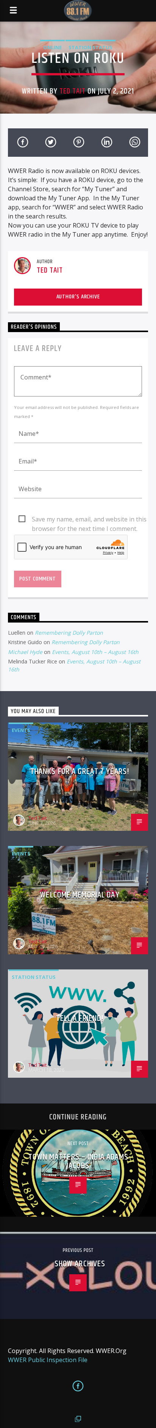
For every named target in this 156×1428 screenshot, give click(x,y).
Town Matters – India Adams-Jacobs (79, 1161)
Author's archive (78, 296)
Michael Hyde (25, 651)
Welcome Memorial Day (79, 895)
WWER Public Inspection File (47, 1360)
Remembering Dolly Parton (69, 632)
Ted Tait (72, 91)
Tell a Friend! (80, 1018)
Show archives (80, 1263)
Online (52, 47)
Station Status (90, 47)
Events (21, 730)
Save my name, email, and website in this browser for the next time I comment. (89, 519)
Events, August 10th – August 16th (95, 651)
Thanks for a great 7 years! (79, 771)
